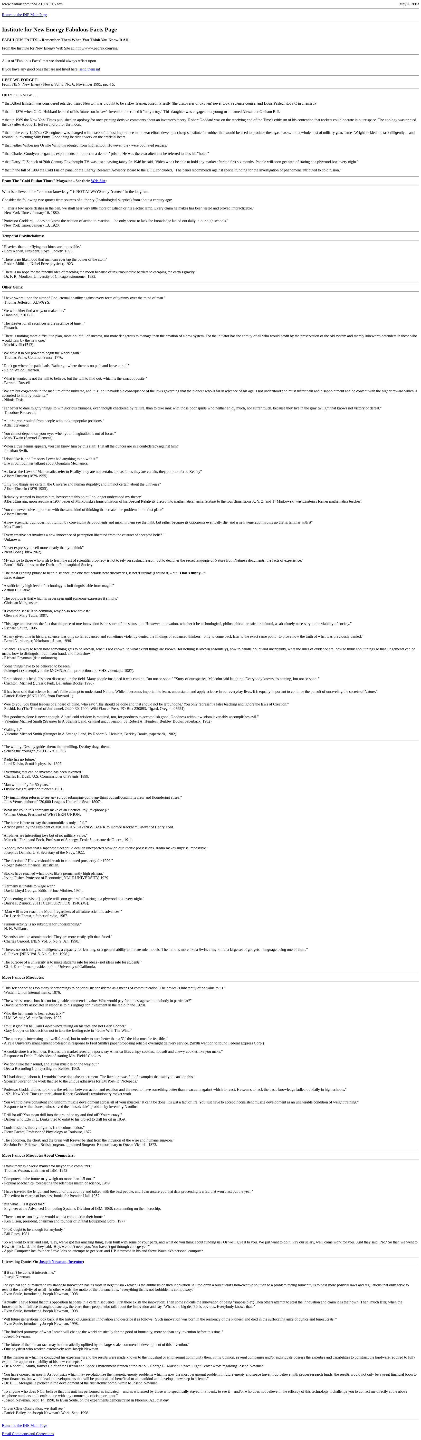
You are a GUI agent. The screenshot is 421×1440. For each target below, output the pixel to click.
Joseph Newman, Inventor (61, 1262)
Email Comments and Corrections (28, 1434)
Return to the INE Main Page (24, 15)
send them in (89, 69)
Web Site (98, 181)
